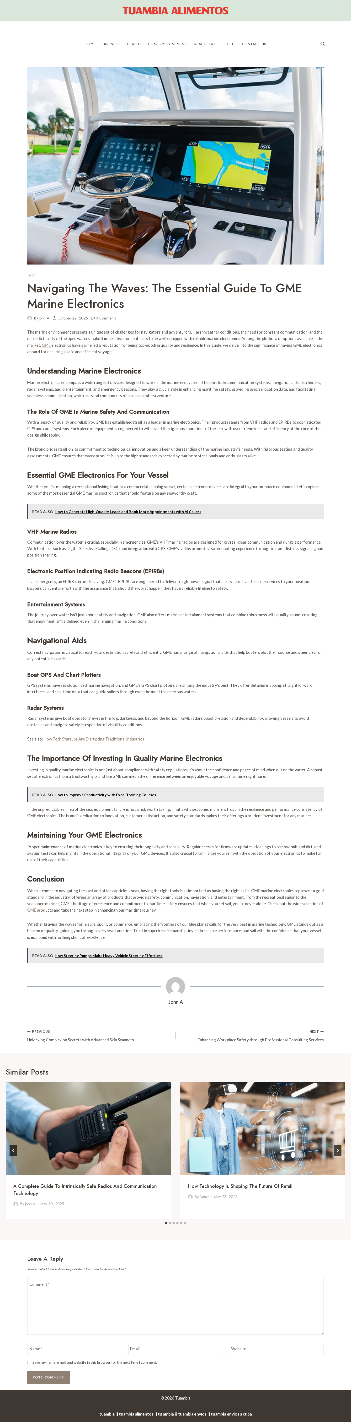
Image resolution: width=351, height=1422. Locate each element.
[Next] (337, 1150)
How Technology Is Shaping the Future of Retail (240, 1186)
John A (44, 318)
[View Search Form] (322, 44)
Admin (204, 1197)
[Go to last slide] (13, 1150)
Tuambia (183, 1397)
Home (90, 44)
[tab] (166, 1223)
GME (46, 345)
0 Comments (106, 318)
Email (136, 1348)
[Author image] (29, 318)
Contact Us (254, 44)
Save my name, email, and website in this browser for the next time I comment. (94, 1362)
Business (111, 44)
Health (134, 44)
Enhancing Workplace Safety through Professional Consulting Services (261, 1036)
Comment (39, 1284)
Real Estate (206, 44)
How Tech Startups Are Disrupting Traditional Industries (93, 738)
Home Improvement (167, 44)
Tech (230, 44)
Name (36, 1348)
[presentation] (88, 1128)
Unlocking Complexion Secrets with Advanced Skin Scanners (80, 1036)
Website (238, 1348)
